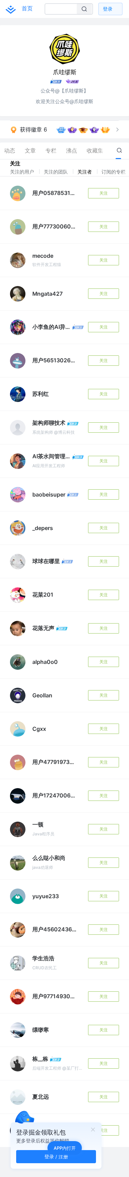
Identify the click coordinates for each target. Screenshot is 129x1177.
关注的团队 (56, 172)
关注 (103, 193)
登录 (107, 9)
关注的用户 (22, 172)
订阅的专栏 (114, 172)
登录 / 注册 (56, 1156)
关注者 (85, 172)
